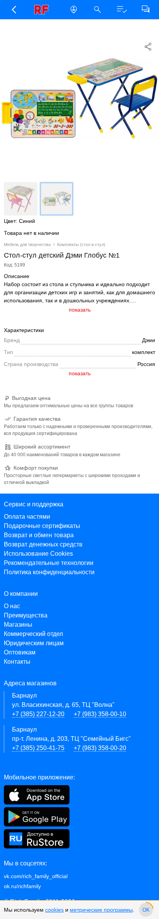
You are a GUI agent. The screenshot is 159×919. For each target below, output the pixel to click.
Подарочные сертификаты (42, 526)
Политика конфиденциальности (49, 572)
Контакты (17, 661)
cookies (54, 910)
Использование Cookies (38, 553)
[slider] (146, 909)
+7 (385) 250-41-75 (38, 748)
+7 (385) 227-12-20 (38, 714)
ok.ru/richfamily (22, 886)
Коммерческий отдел (33, 634)
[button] (13, 9)
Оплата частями (27, 516)
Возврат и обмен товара (39, 535)
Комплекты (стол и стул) (81, 244)
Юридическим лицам (34, 643)
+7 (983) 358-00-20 (100, 748)
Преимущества (25, 615)
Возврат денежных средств (43, 544)
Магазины (18, 624)
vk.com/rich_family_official (36, 876)
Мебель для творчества (27, 244)
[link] (43, 10)
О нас (12, 606)
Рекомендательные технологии (48, 563)
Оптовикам (20, 652)
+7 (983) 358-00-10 (100, 714)
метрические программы (101, 910)
